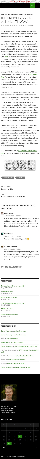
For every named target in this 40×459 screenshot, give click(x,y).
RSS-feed (10, 410)
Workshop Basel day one (17, 359)
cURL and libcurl (7, 14)
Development (18, 14)
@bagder (12, 408)
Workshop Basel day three (9, 314)
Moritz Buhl (5, 342)
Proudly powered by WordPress (16, 456)
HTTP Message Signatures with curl (12, 303)
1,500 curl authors (7, 309)
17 (20, 436)
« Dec (3, 447)
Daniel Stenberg (18, 25)
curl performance (7, 292)
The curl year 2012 (7, 188)
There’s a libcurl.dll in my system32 (12, 286)
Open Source (28, 14)
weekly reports (10, 412)
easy (6, 57)
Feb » (36, 447)
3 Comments (29, 25)
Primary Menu (37, 5)
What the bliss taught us (9, 297)
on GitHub (13, 406)
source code (21, 177)
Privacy (3, 456)
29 (9, 444)
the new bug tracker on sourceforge (13, 195)
